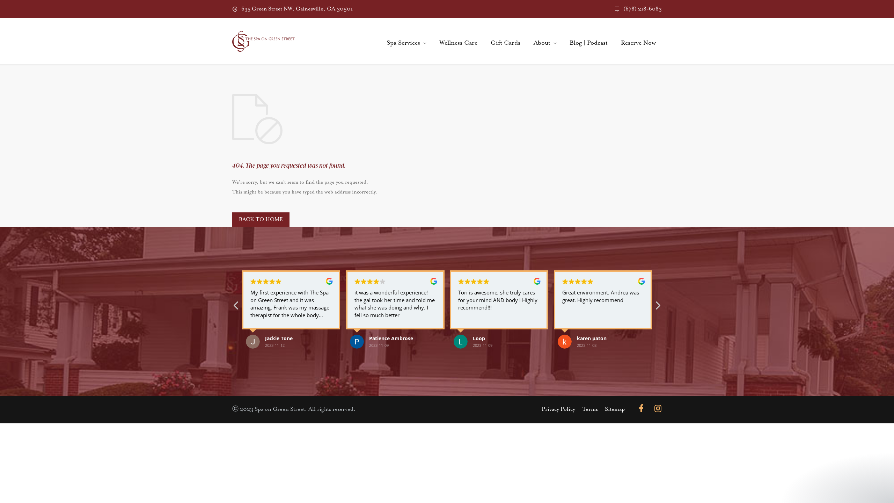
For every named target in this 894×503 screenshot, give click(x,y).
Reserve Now (638, 42)
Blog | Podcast (589, 42)
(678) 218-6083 (642, 9)
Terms (590, 409)
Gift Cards (505, 42)
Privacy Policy (558, 409)
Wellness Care (458, 42)
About (542, 42)
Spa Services (403, 42)
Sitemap (615, 409)
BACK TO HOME (261, 220)
